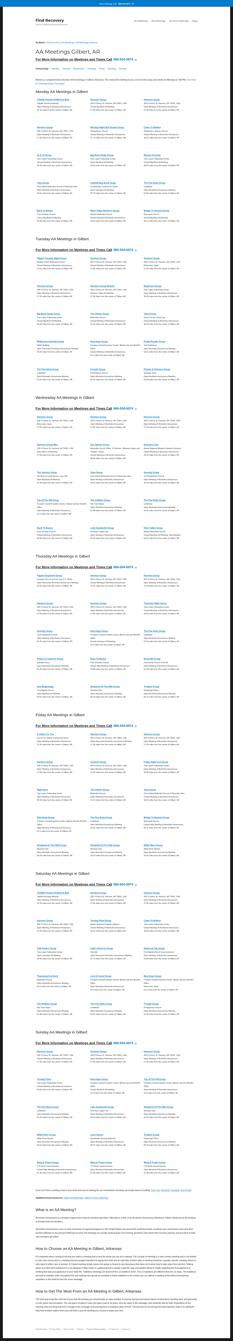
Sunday (122, 69)
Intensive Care (151, 445)
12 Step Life (113, 1329)
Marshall (165, 1190)
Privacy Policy (55, 1329)
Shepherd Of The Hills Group (105, 686)
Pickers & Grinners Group (157, 369)
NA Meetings (158, 21)
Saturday (112, 69)
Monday (55, 69)
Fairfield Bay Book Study (103, 183)
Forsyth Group (97, 369)
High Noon (42, 790)
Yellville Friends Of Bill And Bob (53, 100)
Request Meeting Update (96, 1329)
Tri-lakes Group (151, 686)
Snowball (174, 1190)
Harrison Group (98, 100)
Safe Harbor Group (46, 948)
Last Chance (96, 1135)
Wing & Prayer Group (48, 1162)
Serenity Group (151, 472)
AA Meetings (141, 21)
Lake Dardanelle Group (102, 528)
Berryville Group (152, 659)
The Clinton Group (99, 314)
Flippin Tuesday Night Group (51, 258)
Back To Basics (45, 211)
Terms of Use (68, 1329)
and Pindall (186, 1190)
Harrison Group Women (102, 286)
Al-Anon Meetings (179, 21)
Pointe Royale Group (154, 341)
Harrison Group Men (47, 445)
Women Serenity (152, 155)
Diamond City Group (154, 948)
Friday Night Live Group (156, 762)
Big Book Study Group (102, 155)
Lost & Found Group (100, 976)
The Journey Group (47, 472)
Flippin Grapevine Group (49, 575)
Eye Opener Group (99, 445)
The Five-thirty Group (154, 183)
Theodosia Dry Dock (47, 976)
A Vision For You (45, 734)
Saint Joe (155, 1190)
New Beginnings (45, 686)
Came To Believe (152, 127)
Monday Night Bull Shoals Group (107, 127)
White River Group (153, 845)
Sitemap (80, 1329)
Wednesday (78, 69)
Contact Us (125, 1329)
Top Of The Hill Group (48, 500)
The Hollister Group (100, 500)
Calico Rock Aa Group (101, 948)
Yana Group (43, 183)
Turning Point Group (100, 920)
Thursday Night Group (155, 603)
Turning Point (44, 1079)
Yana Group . (150, 314)
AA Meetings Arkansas (87, 42)
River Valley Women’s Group (104, 211)
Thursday (91, 69)
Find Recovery (50, 20)
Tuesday (66, 69)
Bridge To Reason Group (156, 211)
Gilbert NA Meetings (73, 1198)
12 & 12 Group (44, 155)
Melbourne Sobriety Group (50, 341)
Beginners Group (152, 286)
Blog (194, 21)
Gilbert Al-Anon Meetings (96, 1198)
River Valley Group (153, 528)
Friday (102, 69)
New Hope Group (99, 341)
